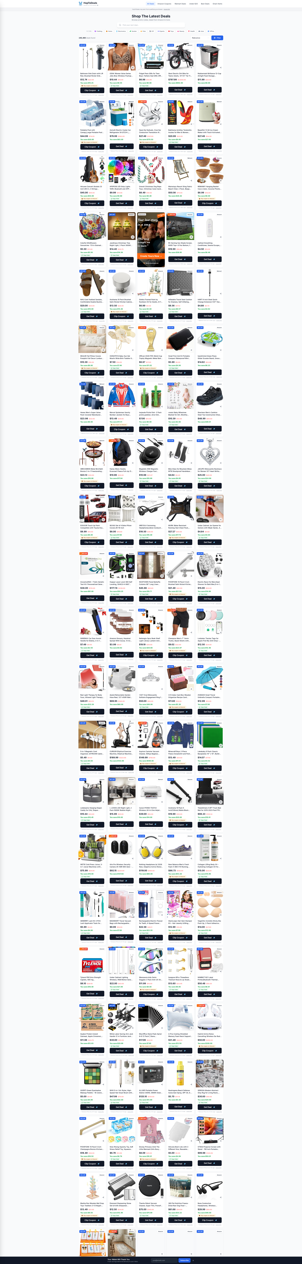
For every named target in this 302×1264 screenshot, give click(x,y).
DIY (153, 31)
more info (167, 9)
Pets (144, 31)
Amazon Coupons (164, 4)
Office (212, 31)
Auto (202, 31)
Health (192, 31)
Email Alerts (217, 4)
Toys (172, 31)
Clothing (99, 31)
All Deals (150, 4)
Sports (162, 31)
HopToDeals (90, 3)
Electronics (122, 31)
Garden (134, 31)
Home (110, 31)
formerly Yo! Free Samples (90, 5)
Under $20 (193, 4)
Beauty (182, 31)
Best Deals (205, 4)
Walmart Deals (180, 4)
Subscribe (184, 1260)
